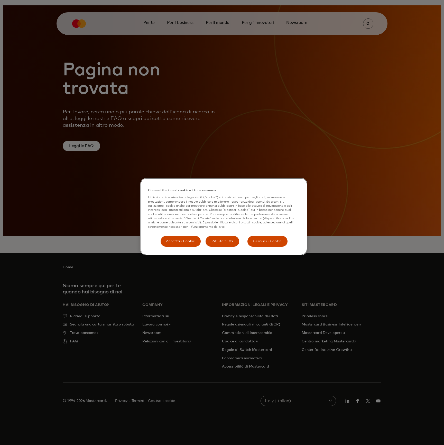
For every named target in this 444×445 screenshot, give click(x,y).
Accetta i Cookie (180, 241)
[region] (223, 216)
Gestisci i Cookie (267, 241)
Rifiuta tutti (222, 241)
